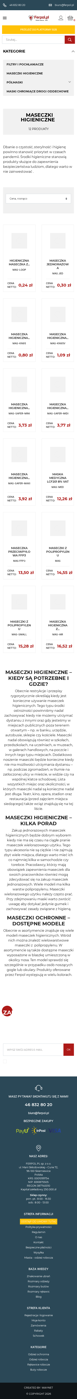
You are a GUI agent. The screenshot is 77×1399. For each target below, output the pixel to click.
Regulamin (38, 1232)
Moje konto (39, 1320)
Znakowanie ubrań (38, 1276)
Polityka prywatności (38, 1227)
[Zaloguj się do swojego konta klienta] (61, 18)
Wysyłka (38, 1252)
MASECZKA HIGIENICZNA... (19, 336)
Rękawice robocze (38, 1364)
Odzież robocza (38, 1359)
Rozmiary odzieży (38, 1281)
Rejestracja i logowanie (38, 1315)
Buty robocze (38, 1369)
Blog (38, 1296)
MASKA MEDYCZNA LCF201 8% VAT (58, 477)
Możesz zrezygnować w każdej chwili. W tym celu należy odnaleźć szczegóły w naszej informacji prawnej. (40, 1062)
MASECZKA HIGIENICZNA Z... (57, 625)
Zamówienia (38, 1325)
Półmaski (15, 82)
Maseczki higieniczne (25, 73)
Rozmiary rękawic (39, 1291)
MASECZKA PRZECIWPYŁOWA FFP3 (19, 551)
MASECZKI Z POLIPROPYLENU (57, 551)
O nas (38, 1237)
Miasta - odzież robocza (38, 1257)
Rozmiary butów (38, 1286)
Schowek (38, 1335)
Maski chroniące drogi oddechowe (38, 91)
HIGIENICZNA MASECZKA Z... (19, 262)
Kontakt (38, 1242)
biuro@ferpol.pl (38, 1113)
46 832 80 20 (38, 1104)
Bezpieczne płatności (39, 1247)
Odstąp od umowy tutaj (38, 1221)
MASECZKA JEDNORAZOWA (58, 264)
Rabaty (38, 1330)
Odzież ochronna (38, 1354)
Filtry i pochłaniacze (25, 64)
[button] (73, 51)
